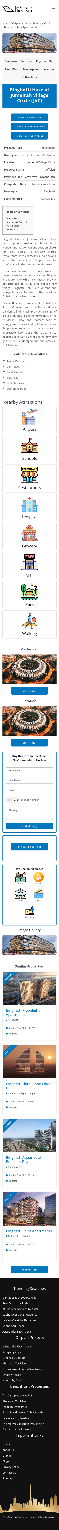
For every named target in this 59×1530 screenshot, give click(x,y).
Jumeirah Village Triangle (22, 1093)
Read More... (30, 691)
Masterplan (30, 69)
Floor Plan (11, 69)
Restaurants (29, 487)
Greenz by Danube (13, 1358)
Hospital (29, 516)
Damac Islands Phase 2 (16, 1429)
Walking (29, 633)
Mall (30, 575)
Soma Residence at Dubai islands (22, 1412)
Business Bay (15, 1166)
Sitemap (7, 1478)
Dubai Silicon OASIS (19, 1236)
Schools (29, 458)
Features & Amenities (18, 222)
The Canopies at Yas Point (18, 1395)
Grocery (29, 546)
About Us (8, 1450)
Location (48, 69)
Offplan (16, 23)
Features (26, 61)
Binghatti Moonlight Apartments (23, 1012)
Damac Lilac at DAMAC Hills (19, 1297)
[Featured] (29, 988)
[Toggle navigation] (54, 9)
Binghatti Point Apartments (29, 1230)
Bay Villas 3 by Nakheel (16, 1418)
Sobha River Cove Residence (19, 1314)
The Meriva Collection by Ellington (23, 1424)
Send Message (29, 826)
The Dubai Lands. (22, 1517)
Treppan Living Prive (14, 1407)
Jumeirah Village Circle (37, 23)
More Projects (29, 1270)
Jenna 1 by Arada (12, 1380)
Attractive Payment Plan (40, 177)
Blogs (5, 1461)
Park (29, 604)
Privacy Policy (10, 1467)
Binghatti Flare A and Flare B (28, 1085)
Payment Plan (45, 61)
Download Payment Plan (31, 127)
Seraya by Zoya (11, 1352)
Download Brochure (29, 117)
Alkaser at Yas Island (15, 1363)
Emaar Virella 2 (11, 1375)
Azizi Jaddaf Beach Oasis (17, 1331)
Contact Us (9, 1472)
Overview (11, 61)
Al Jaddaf (13, 1019)
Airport (29, 429)
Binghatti (49, 191)
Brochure (31, 77)
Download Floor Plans (30, 136)
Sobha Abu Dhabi (13, 1326)
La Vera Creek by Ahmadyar (19, 1320)
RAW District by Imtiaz (16, 1303)
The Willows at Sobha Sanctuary (22, 1369)
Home (6, 23)
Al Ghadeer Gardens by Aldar (20, 1309)
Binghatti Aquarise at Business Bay (23, 1159)
